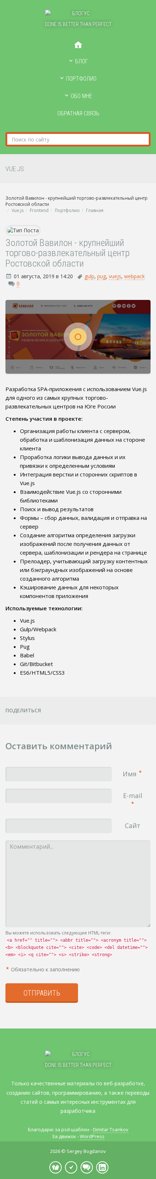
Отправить (42, 993)
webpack (134, 276)
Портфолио (81, 78)
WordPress (92, 1136)
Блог (81, 61)
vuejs (115, 276)
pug (101, 276)
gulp (89, 276)
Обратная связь (78, 113)
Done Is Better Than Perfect (78, 24)
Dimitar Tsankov (110, 1129)
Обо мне (81, 96)
